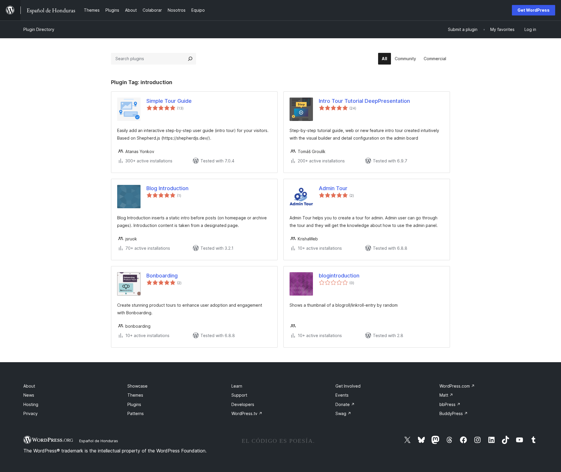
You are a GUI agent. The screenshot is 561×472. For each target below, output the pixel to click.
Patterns (135, 413)
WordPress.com (457, 386)
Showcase (137, 386)
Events (342, 395)
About (29, 386)
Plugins (134, 404)
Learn (236, 386)
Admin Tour (333, 188)
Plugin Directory (38, 29)
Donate (345, 404)
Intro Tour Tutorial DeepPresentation (364, 101)
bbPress (449, 404)
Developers (242, 404)
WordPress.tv (246, 413)
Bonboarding (162, 276)
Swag (343, 413)
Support (239, 395)
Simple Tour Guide (169, 101)
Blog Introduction (167, 188)
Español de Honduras (98, 440)
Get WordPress (533, 10)
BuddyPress (453, 413)
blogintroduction (339, 276)
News (28, 395)
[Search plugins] (190, 59)
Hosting (30, 404)
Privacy (30, 413)
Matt (446, 395)
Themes (135, 395)
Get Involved (348, 386)
